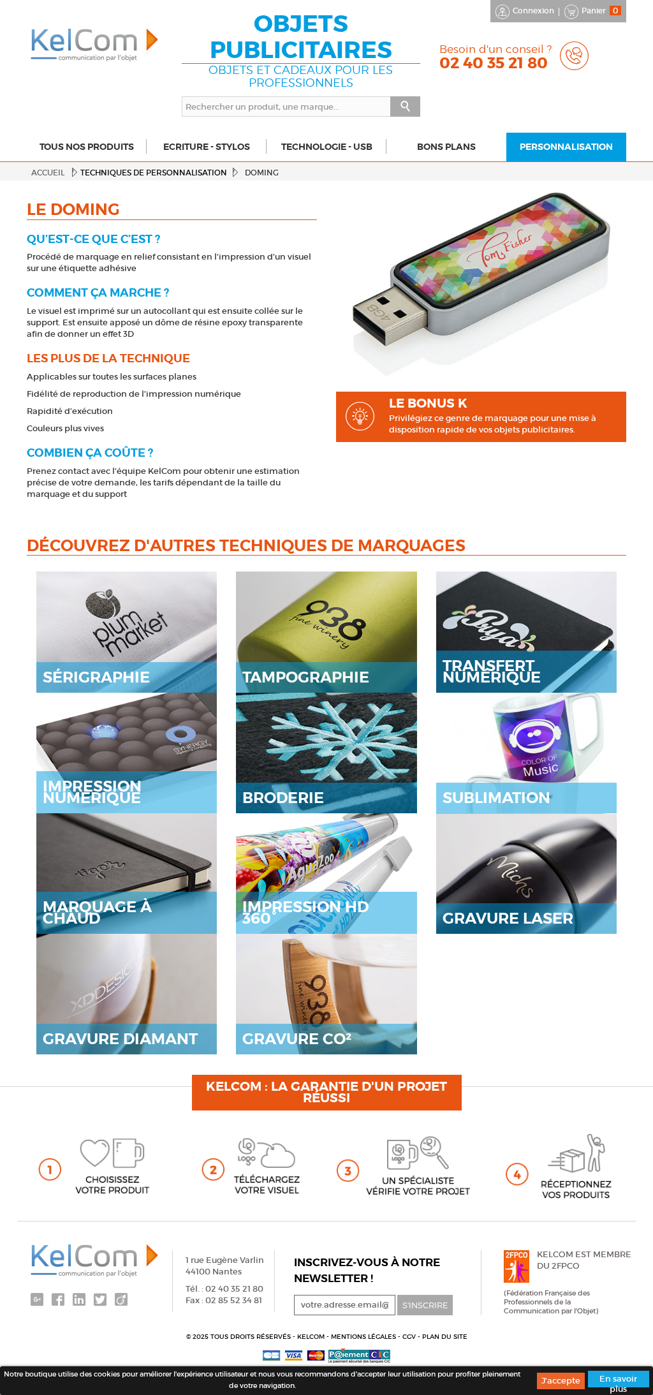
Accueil (47, 172)
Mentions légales (364, 1336)
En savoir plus (618, 1380)
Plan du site (444, 1336)
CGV (410, 1336)
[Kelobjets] (95, 45)
